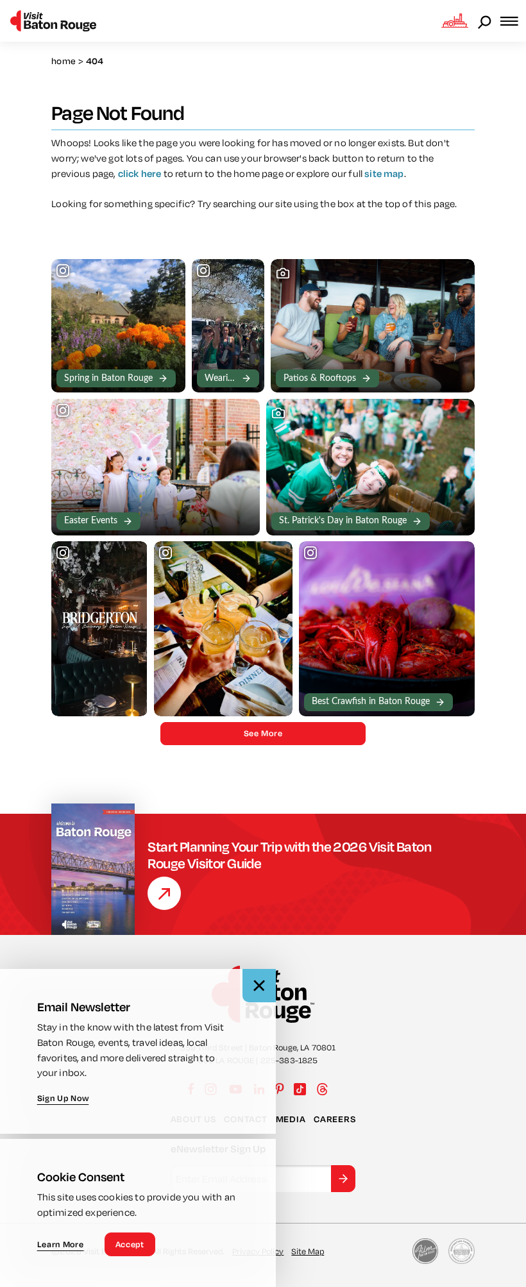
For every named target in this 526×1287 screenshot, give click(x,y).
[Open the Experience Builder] (454, 20)
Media (291, 1119)
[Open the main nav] (513, 21)
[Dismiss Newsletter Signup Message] (259, 985)
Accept (129, 1244)
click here (140, 173)
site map (383, 173)
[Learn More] (164, 893)
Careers (334, 1119)
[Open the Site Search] (485, 21)
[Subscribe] (343, 1178)
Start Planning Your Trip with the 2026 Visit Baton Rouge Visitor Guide (289, 855)
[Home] (53, 21)
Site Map (307, 1251)
